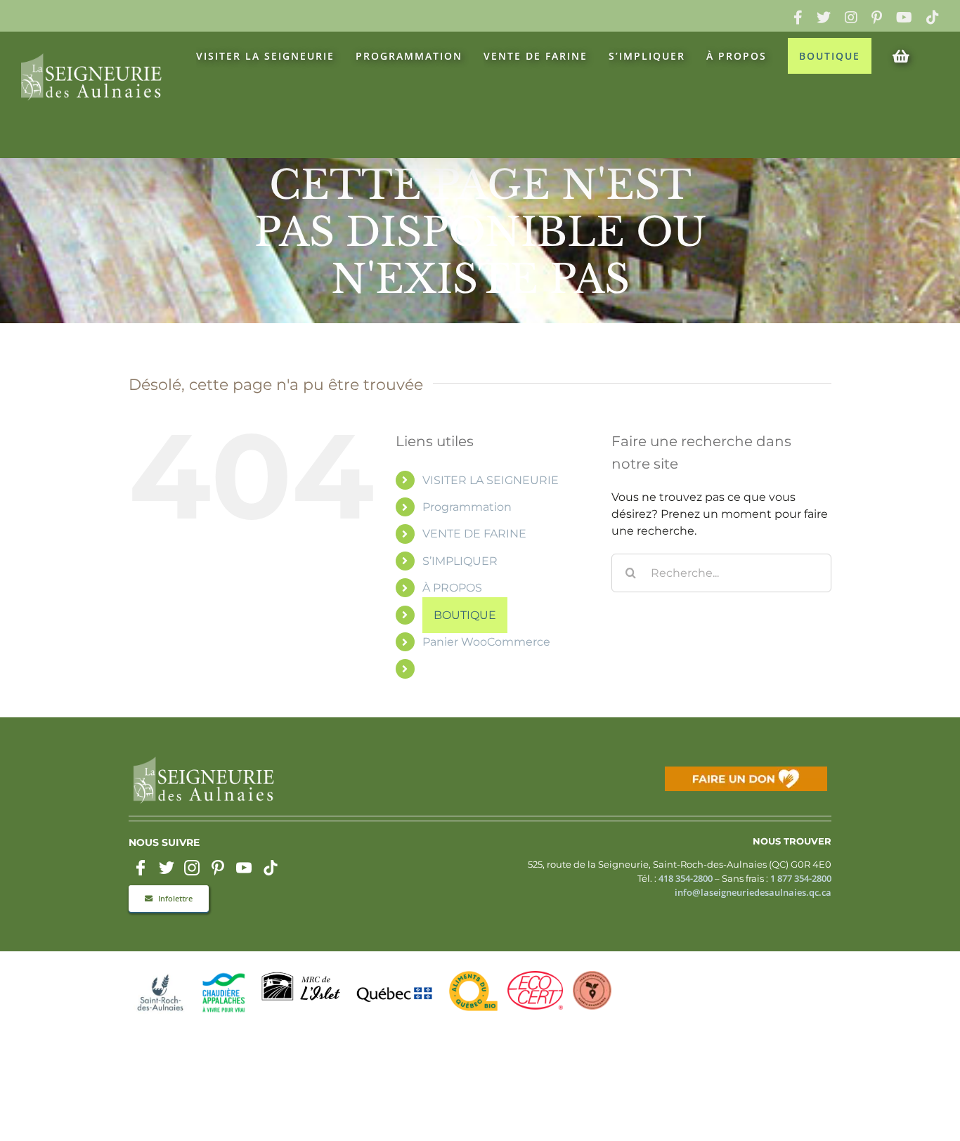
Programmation (467, 507)
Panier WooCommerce (486, 641)
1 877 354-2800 (800, 879)
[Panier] (906, 55)
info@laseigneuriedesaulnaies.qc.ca (753, 893)
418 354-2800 (686, 879)
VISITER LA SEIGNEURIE (490, 480)
